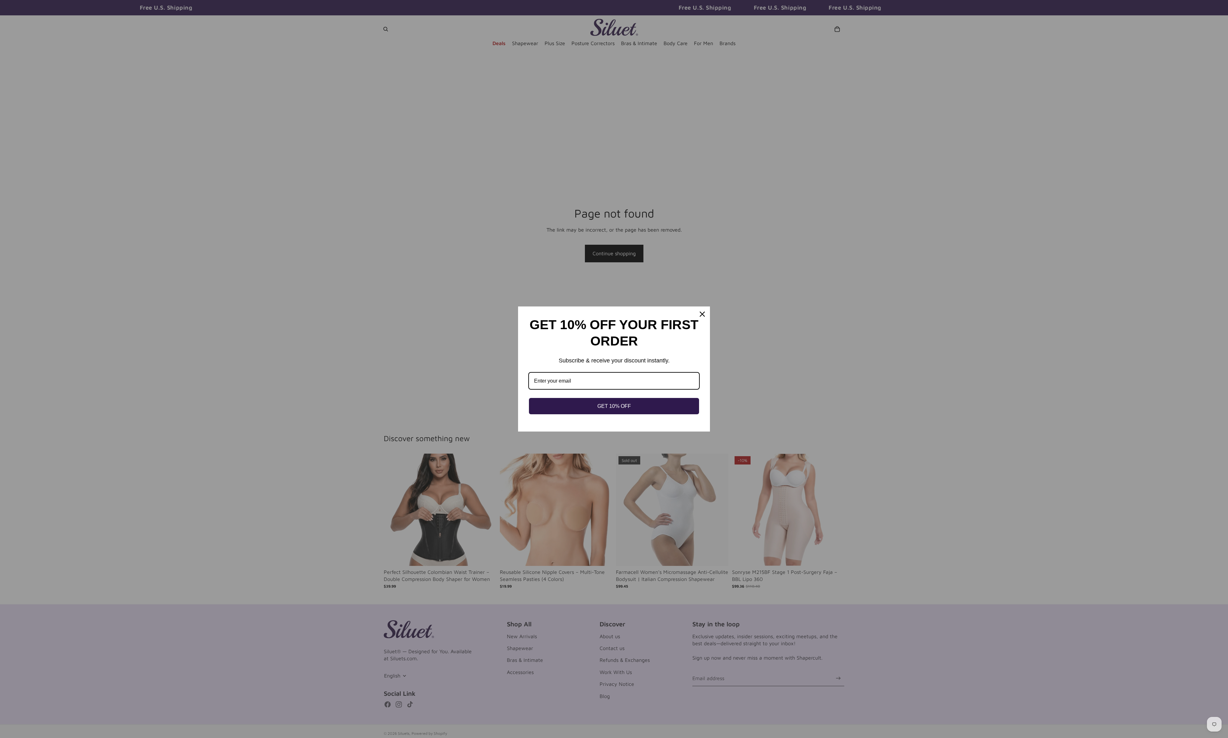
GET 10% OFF (614, 406)
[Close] (702, 314)
